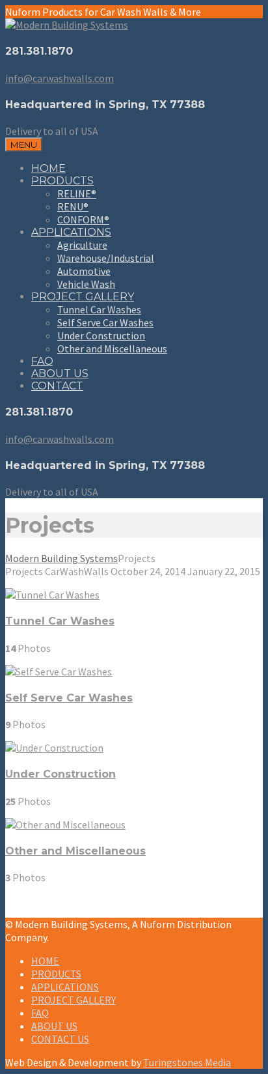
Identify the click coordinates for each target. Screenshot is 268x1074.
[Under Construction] (54, 747)
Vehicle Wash (86, 283)
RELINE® (76, 193)
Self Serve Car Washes (105, 322)
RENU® (72, 206)
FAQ (42, 361)
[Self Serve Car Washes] (58, 671)
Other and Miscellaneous (112, 348)
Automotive (84, 270)
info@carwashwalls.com (59, 78)
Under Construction (101, 335)
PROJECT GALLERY (82, 296)
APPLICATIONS (71, 232)
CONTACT (57, 386)
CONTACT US (60, 1038)
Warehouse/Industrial (105, 257)
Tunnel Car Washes (99, 309)
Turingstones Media (187, 1062)
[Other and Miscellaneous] (65, 824)
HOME (48, 168)
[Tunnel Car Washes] (52, 594)
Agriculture (82, 244)
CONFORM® (83, 219)
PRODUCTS (62, 181)
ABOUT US (59, 373)
